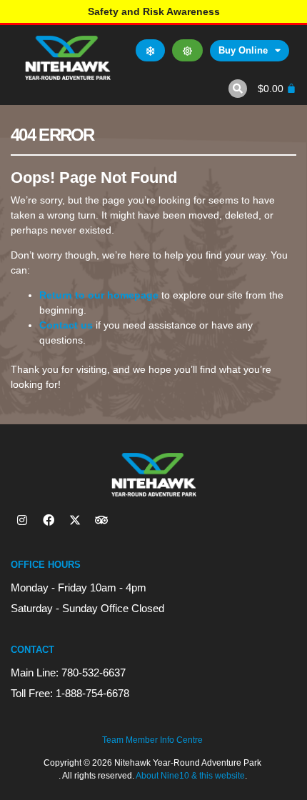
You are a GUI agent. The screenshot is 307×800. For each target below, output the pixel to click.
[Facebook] (48, 520)
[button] (237, 88)
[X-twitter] (75, 520)
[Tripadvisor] (101, 520)
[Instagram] (22, 520)
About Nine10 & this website (190, 776)
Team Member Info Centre (152, 740)
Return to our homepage (98, 295)
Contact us (66, 325)
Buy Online (243, 50)
